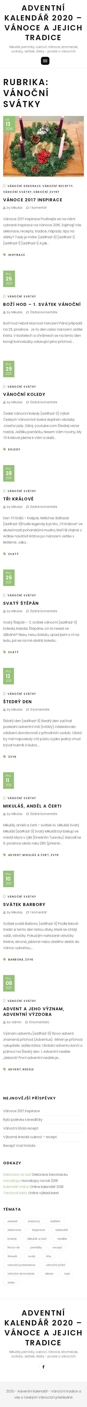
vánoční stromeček (21, 1274)
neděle (28, 1069)
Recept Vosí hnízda (19, 1145)
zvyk (12, 757)
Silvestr (12, 1256)
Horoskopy (12, 1180)
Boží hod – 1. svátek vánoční (42, 304)
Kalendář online (16, 1186)
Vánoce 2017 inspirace (33, 200)
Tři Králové (18, 499)
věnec (49, 1274)
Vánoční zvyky (46, 192)
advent (14, 855)
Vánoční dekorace (24, 186)
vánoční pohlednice (21, 1265)
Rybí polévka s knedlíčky (22, 1119)
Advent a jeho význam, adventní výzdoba (33, 1011)
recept (57, 1247)
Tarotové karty (15, 1192)
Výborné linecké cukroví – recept (30, 1137)
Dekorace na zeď (17, 1174)
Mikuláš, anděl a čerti (32, 806)
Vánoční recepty (57, 186)
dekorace (14, 1230)
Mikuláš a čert (36, 855)
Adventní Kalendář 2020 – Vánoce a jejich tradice (43, 23)
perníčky (36, 1247)
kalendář (62, 1230)
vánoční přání (55, 1265)
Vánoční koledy (24, 394)
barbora (16, 959)
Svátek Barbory (24, 904)
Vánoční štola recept (20, 1128)
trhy (48, 1256)
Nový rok (13, 1247)
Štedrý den (17, 702)
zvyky (11, 1282)
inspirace (16, 255)
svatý (13, 554)
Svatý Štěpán (21, 603)
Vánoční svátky (17, 192)
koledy (14, 449)
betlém (55, 1221)
